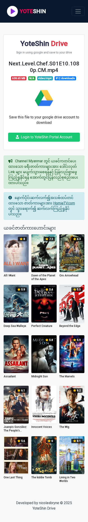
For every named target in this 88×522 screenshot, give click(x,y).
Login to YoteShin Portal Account (46, 137)
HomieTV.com (64, 203)
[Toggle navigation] (78, 11)
